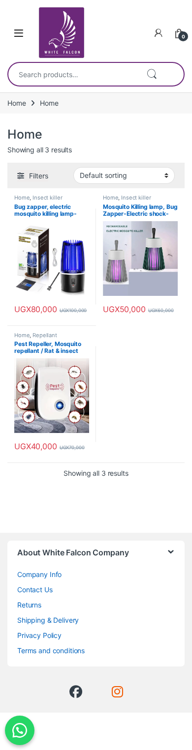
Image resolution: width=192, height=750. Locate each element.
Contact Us (35, 589)
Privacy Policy (39, 635)
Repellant (44, 335)
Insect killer (47, 197)
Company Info (39, 574)
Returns (29, 605)
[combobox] (73, 74)
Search (151, 74)
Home (16, 103)
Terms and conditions (51, 650)
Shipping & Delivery (48, 620)
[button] (19, 730)
